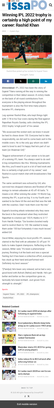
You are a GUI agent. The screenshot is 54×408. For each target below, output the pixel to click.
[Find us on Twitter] (28, 396)
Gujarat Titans (9, 294)
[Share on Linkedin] (46, 81)
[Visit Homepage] (27, 5)
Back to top (27, 388)
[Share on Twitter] (21, 81)
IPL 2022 (20, 294)
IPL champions (33, 294)
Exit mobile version (27, 404)
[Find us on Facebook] (25, 396)
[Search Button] (50, 5)
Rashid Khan (8, 298)
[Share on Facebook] (8, 81)
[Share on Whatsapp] (33, 81)
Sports (5, 289)
